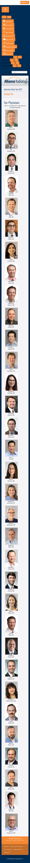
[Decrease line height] (13, 62)
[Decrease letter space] (15, 65)
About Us (6, 846)
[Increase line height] (17, 62)
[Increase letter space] (19, 65)
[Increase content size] (20, 57)
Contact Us (8, 94)
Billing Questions (18, 849)
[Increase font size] (16, 60)
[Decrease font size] (12, 60)
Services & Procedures (17, 846)
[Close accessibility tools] (9, 17)
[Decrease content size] (15, 57)
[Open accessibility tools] (5, 9)
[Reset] (4, 17)
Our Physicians (8, 849)
